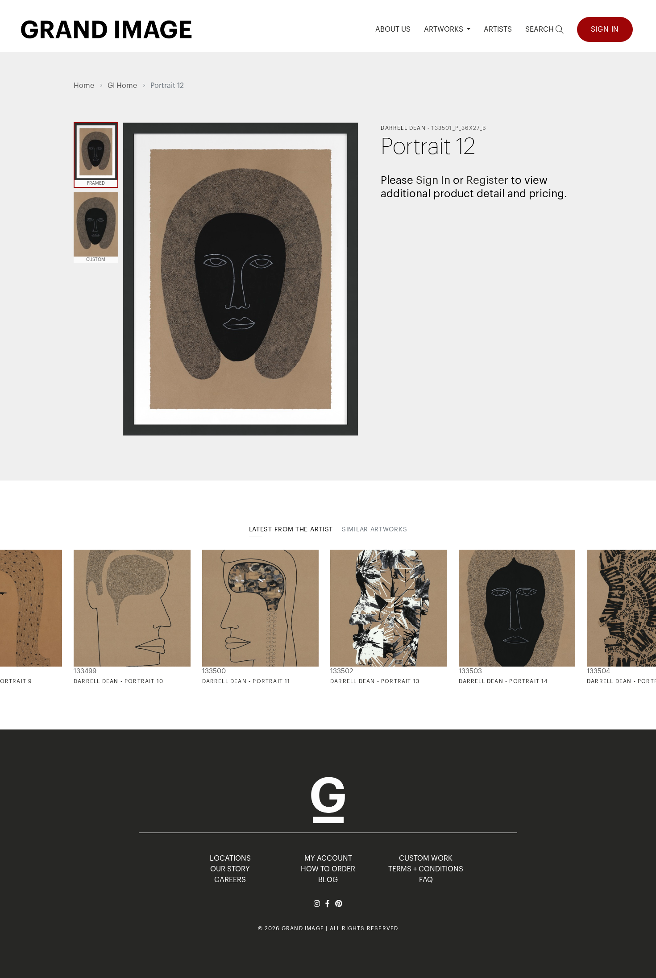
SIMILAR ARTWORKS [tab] (374, 529)
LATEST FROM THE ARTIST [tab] (291, 529)
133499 (85, 671)
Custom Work (426, 858)
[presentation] (80, 617)
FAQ (426, 879)
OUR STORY (230, 869)
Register (487, 180)
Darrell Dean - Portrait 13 (374, 681)
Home (84, 85)
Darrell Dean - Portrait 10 (118, 681)
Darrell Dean (403, 128)
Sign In (605, 29)
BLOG (328, 879)
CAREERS (230, 879)
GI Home (122, 85)
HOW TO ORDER (328, 869)
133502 (341, 671)
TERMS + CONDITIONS (425, 869)
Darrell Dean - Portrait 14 (503, 681)
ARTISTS (498, 29)
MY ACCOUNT (328, 858)
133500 (214, 671)
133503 (470, 671)
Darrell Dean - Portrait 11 (246, 681)
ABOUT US (393, 29)
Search (540, 29)
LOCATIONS (230, 858)
